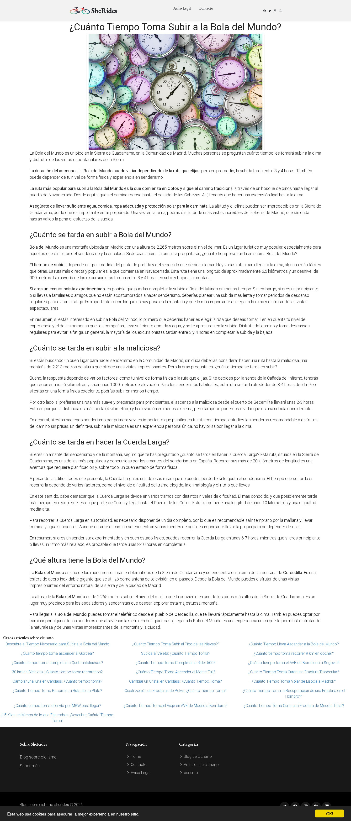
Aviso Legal (182, 8)
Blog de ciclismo (197, 756)
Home (135, 756)
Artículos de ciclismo (201, 764)
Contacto (205, 8)
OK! (329, 813)
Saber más (30, 765)
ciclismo (190, 772)
